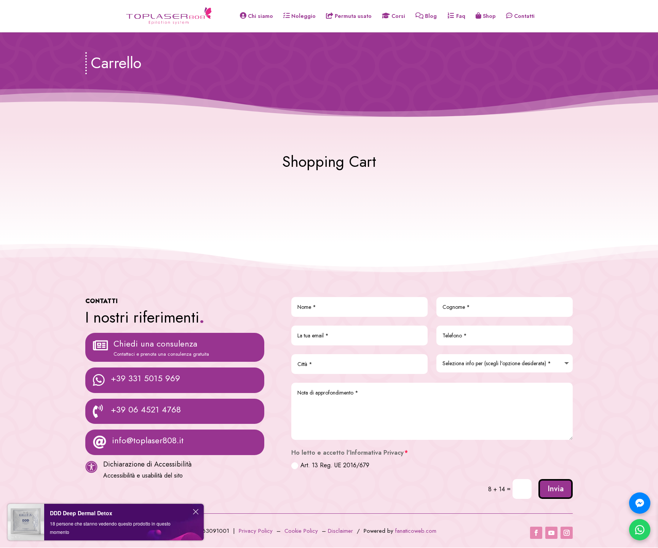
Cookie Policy (301, 531)
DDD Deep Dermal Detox (81, 513)
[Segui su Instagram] (567, 533)
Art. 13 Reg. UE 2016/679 (334, 465)
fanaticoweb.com (415, 531)
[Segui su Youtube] (551, 533)
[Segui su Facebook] (536, 533)
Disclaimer (341, 531)
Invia (556, 488)
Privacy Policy (256, 531)
